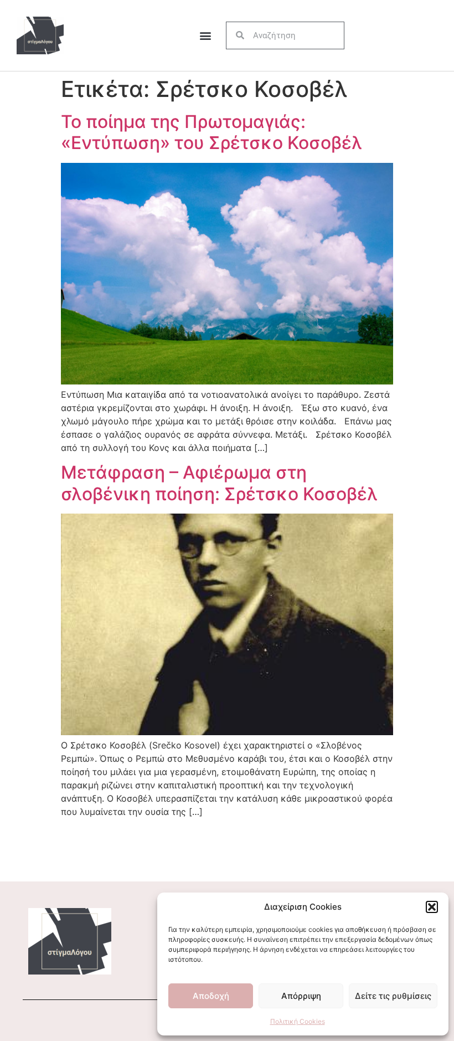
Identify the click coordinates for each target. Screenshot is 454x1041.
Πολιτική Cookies (297, 1021)
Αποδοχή (211, 996)
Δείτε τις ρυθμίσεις (393, 996)
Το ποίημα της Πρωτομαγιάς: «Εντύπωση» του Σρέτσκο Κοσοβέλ (211, 132)
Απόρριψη (301, 996)
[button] (431, 906)
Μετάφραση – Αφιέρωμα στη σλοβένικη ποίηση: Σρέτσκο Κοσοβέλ (219, 482)
